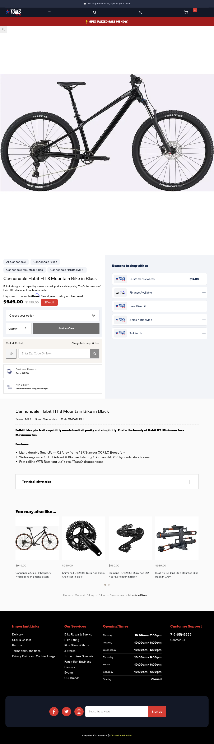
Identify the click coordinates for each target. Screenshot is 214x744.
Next (195, 553)
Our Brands (71, 678)
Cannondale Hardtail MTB (67, 269)
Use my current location (11, 354)
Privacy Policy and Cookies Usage (34, 656)
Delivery (17, 634)
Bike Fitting (71, 640)
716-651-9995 (180, 634)
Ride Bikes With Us (76, 645)
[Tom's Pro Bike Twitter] (66, 711)
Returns (17, 645)
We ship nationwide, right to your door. (109, 3)
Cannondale (18, 261)
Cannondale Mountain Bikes (24, 269)
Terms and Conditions (26, 650)
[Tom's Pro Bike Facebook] (54, 711)
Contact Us (177, 640)
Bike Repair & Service (78, 634)
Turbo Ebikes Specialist (79, 656)
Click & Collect (21, 640)
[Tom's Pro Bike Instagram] (79, 711)
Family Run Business (77, 661)
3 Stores (69, 650)
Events (69, 672)
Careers (69, 667)
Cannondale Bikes (45, 261)
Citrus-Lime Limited (121, 735)
